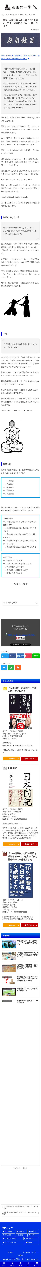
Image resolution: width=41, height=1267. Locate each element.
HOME (10, 1252)
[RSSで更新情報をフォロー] (18, 667)
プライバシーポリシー (30, 1252)
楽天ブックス (29, 758)
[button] (37, 603)
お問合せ (20, 1255)
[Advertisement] (20, 1185)
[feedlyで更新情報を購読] (11, 667)
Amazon (12, 758)
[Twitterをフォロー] (4, 667)
